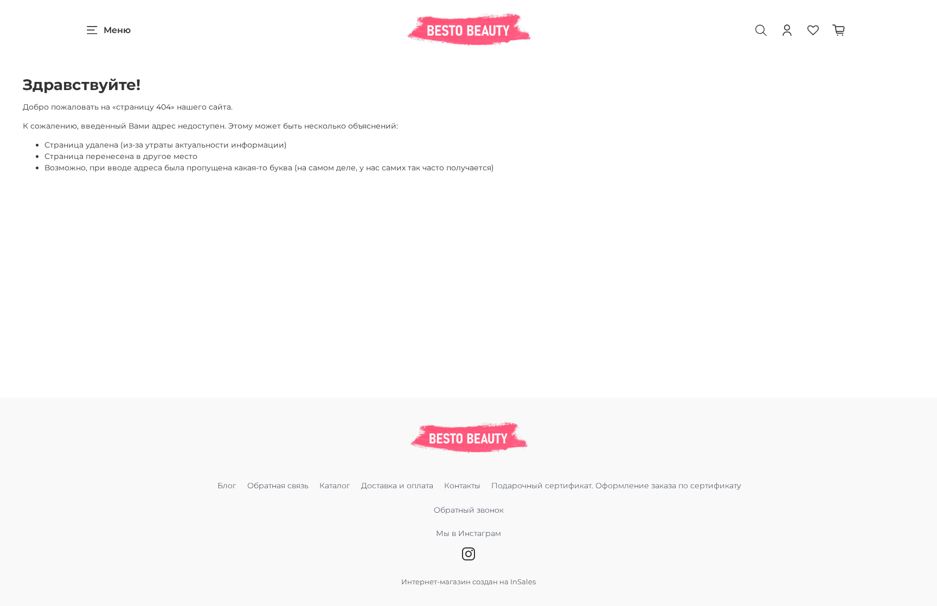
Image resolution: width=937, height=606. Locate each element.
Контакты (462, 485)
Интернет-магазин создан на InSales (468, 582)
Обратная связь (278, 485)
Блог (226, 485)
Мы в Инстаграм (468, 533)
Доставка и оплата (397, 485)
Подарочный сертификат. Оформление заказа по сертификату (616, 485)
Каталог (334, 485)
